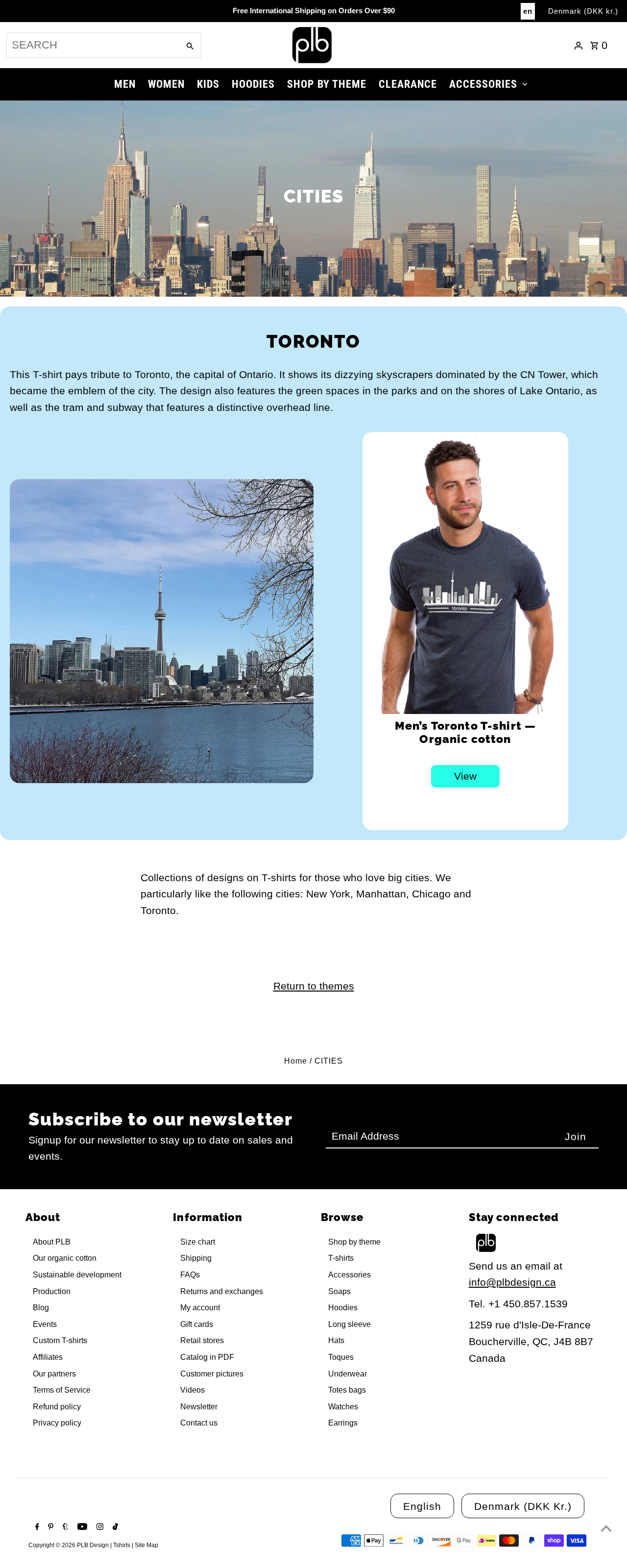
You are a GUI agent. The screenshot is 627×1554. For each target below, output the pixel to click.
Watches (343, 1406)
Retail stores (202, 1340)
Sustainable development (77, 1275)
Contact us (198, 1423)
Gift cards (196, 1324)
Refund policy (57, 1406)
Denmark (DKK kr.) (583, 11)
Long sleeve (349, 1324)
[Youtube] (81, 1527)
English (422, 1506)
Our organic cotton (64, 1258)
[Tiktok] (114, 1527)
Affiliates (48, 1357)
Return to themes (313, 986)
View (465, 776)
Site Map (146, 1545)
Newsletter (198, 1406)
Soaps (339, 1291)
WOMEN (166, 84)
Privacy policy (57, 1423)
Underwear (347, 1374)
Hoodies (343, 1307)
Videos (192, 1390)
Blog (41, 1307)
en (527, 11)
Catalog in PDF (207, 1357)
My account (200, 1307)
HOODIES (253, 84)
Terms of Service (62, 1390)
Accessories (349, 1275)
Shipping (196, 1258)
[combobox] (92, 45)
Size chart (197, 1242)
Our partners (54, 1374)
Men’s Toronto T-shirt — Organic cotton (465, 732)
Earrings (343, 1423)
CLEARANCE (408, 84)
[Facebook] (36, 1527)
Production (52, 1291)
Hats (336, 1340)
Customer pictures (211, 1374)
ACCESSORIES (483, 84)
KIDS (208, 84)
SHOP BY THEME (326, 84)
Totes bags (347, 1390)
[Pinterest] (49, 1527)
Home (295, 1061)
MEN (125, 84)
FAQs (190, 1275)
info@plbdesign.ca (512, 1282)
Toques (341, 1357)
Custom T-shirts (60, 1340)
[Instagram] (98, 1527)
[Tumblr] (64, 1527)
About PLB (52, 1242)
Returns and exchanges (221, 1291)
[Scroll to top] (606, 1528)
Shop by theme (354, 1242)
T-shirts (341, 1258)
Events (45, 1324)
